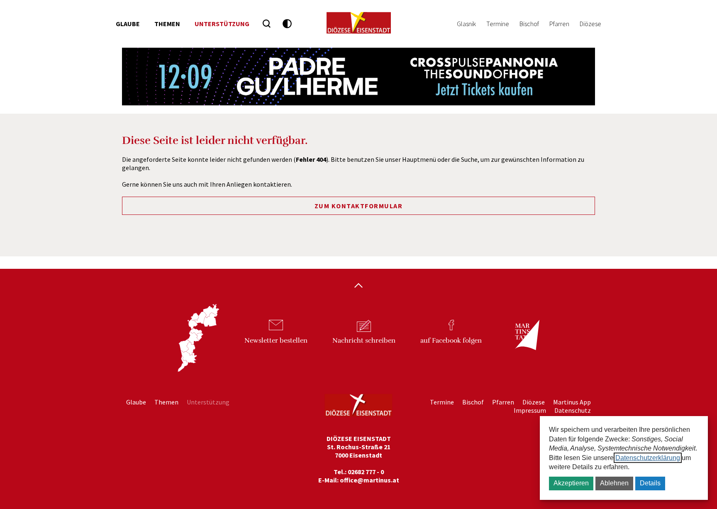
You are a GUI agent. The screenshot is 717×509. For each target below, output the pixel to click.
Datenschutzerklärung (647, 457)
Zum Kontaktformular (359, 206)
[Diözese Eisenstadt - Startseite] (359, 22)
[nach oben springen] (358, 286)
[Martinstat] (523, 342)
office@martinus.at (369, 480)
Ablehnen (614, 483)
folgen (451, 340)
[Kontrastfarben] (287, 24)
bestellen (275, 340)
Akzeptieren (571, 483)
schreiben (363, 340)
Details (650, 483)
